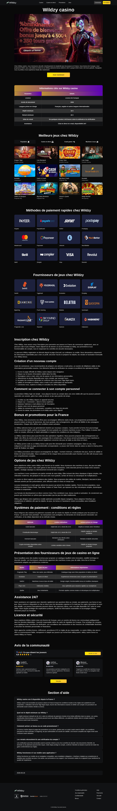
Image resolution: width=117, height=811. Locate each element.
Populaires (23, 141)
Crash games (68, 141)
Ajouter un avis (93, 653)
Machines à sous (91, 141)
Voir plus (58, 681)
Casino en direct (46, 141)
